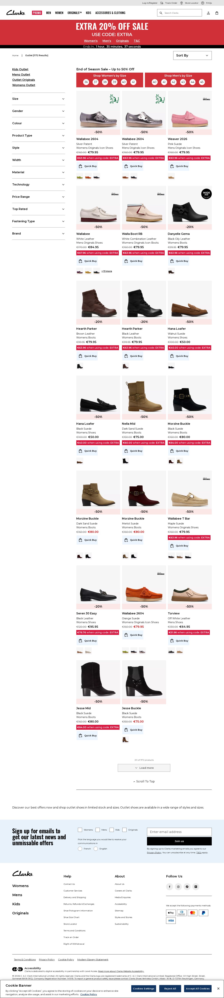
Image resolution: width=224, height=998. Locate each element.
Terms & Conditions (25, 959)
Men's (107, 41)
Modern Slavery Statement (92, 959)
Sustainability (122, 924)
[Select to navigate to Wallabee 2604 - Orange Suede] (88, 176)
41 (133, 82)
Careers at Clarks (123, 890)
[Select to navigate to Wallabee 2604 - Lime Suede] (79, 176)
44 (192, 82)
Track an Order (71, 937)
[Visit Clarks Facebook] (169, 886)
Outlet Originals (23, 80)
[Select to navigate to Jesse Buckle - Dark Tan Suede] (125, 739)
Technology (20, 184)
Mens (104, 829)
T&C (137, 41)
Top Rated (19, 209)
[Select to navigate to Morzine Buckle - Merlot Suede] (171, 461)
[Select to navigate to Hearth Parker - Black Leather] (79, 366)
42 (173, 82)
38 (105, 82)
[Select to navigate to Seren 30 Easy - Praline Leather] (79, 650)
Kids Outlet (20, 69)
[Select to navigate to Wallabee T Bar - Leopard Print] (179, 555)
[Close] (218, 988)
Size (15, 98)
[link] (115, 99)
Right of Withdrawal (74, 944)
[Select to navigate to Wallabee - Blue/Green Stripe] (96, 271)
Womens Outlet (23, 85)
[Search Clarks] (179, 13)
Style (15, 147)
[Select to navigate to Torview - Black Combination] (171, 650)
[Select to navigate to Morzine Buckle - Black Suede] (88, 555)
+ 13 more (107, 271)
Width (16, 160)
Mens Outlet (21, 74)
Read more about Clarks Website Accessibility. (121, 971)
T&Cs (198, 852)
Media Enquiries (123, 897)
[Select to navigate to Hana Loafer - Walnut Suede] (79, 461)
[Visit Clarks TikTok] (187, 886)
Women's (91, 41)
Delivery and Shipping (75, 897)
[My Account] (208, 13)
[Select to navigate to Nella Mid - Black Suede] (125, 461)
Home (15, 55)
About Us (119, 884)
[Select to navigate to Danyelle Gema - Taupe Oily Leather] (171, 271)
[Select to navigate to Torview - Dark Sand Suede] (179, 650)
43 (183, 82)
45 (202, 82)
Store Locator (70, 924)
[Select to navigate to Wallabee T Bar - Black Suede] (171, 555)
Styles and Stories (123, 917)
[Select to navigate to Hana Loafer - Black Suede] (171, 366)
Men (48, 13)
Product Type (22, 135)
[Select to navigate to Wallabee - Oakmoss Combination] (88, 271)
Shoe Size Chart (71, 917)
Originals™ (75, 13)
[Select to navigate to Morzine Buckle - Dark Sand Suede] (179, 461)
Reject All (170, 988)
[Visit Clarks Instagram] (178, 886)
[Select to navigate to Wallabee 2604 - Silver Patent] (142, 650)
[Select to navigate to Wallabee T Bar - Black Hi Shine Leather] (188, 555)
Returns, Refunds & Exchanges (79, 904)
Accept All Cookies (197, 988)
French (87, 848)
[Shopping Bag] (217, 13)
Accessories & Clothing (110, 13)
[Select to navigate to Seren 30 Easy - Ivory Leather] (88, 650)
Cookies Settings (143, 988)
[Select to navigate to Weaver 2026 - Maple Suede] (171, 176)
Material (18, 172)
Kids (88, 13)
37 (95, 82)
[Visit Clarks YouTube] (195, 886)
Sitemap (119, 910)
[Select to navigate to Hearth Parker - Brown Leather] (125, 366)
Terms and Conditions (74, 930)
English (103, 848)
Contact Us (69, 884)
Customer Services (73, 890)
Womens (88, 829)
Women (59, 13)
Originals (122, 41)
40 (124, 82)
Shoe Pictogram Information (78, 910)
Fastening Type (23, 221)
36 (86, 82)
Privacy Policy (154, 852)
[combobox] (192, 55)
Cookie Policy (66, 959)
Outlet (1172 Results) (36, 55)
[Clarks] (15, 13)
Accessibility (121, 904)
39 (114, 82)
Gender (17, 111)
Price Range (21, 196)
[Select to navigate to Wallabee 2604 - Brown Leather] (125, 176)
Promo (37, 13)
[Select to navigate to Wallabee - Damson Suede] (79, 271)
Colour (17, 123)
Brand (16, 233)
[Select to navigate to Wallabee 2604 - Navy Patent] (96, 176)
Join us (179, 841)
